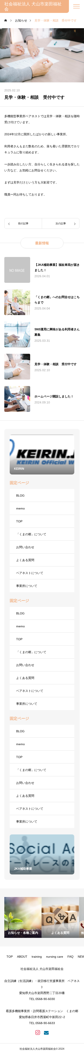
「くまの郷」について (31, 534)
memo (20, 508)
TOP (19, 521)
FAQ (70, 956)
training (37, 956)
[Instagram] (37, 1032)
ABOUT (22, 956)
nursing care (54, 956)
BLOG (20, 495)
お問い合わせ (25, 547)
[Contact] (46, 1032)
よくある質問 (25, 560)
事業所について (26, 586)
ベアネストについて (29, 573)
